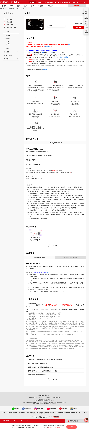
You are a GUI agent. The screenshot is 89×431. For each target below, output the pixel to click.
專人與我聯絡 (78, 23)
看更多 (55, 245)
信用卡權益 (7, 44)
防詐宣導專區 (9, 412)
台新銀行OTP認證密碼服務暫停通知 (37, 374)
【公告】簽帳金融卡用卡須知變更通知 (37, 363)
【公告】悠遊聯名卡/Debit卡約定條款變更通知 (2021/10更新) (42, 371)
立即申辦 (78, 27)
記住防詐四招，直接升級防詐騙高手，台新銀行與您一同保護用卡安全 (45, 359)
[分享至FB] (80, 13)
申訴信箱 (85, 412)
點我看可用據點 (64, 57)
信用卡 (6, 8)
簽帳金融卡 (7, 41)
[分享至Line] (82, 13)
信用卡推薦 (7, 38)
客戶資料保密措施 (59, 412)
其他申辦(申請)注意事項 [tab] (70, 257)
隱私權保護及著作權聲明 (54, 428)
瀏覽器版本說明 (74, 412)
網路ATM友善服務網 (31, 412)
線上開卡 (9, 22)
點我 (43, 53)
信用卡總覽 (15, 8)
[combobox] (32, 2)
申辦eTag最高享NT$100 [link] (55, 143)
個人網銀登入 (77, 5)
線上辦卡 (9, 19)
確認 (72, 427)
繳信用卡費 (10, 24)
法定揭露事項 (67, 412)
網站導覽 (15, 412)
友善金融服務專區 (22, 412)
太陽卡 (20, 8)
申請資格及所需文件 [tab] (39, 257)
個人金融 (2, 8)
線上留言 (80, 412)
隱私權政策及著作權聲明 (49, 412)
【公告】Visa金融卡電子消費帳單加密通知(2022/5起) (40, 367)
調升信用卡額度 (11, 27)
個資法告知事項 (40, 412)
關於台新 (3, 412)
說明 (48, 272)
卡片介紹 (10, 8)
